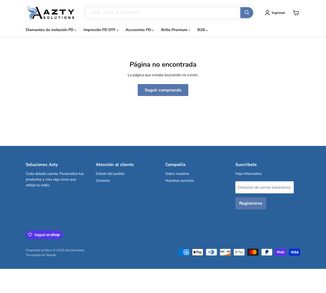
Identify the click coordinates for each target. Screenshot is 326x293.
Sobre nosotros (177, 173)
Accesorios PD (139, 29)
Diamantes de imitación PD (50, 29)
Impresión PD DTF (100, 29)
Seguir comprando (163, 90)
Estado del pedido (110, 173)
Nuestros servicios (179, 180)
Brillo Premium (174, 29)
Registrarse (250, 203)
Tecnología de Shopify (41, 255)
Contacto (103, 180)
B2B (201, 29)
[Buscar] (246, 12)
